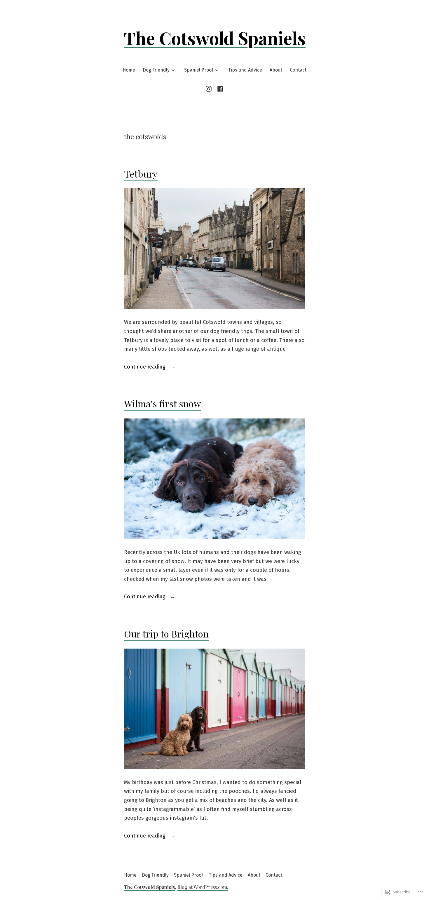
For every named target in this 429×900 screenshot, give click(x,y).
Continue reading (145, 366)
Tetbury (141, 173)
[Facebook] (219, 88)
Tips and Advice (245, 70)
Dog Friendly (156, 70)
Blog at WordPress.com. (202, 887)
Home (129, 70)
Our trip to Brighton (166, 633)
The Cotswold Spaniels (215, 37)
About (276, 70)
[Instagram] (209, 88)
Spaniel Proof (198, 70)
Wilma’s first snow (162, 403)
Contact (298, 70)
